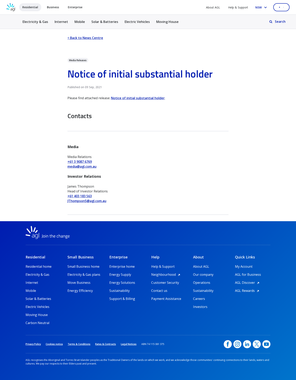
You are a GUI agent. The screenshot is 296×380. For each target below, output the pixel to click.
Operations (201, 282)
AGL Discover (248, 282)
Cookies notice (54, 344)
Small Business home (83, 266)
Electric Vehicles (137, 22)
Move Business (78, 282)
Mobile (80, 22)
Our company (203, 274)
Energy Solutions (122, 282)
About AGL (213, 7)
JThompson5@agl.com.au (86, 201)
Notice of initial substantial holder (138, 98)
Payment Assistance (166, 298)
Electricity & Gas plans (83, 274)
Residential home (39, 266)
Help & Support (238, 7)
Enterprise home (122, 266)
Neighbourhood (166, 274)
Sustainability (119, 290)
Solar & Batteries (104, 22)
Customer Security (165, 282)
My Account (244, 266)
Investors (200, 307)
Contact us (159, 290)
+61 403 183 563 (79, 196)
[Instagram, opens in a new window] (237, 344)
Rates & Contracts (105, 344)
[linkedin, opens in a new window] (247, 344)
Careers (199, 298)
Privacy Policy (33, 344)
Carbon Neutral (37, 323)
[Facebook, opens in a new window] (228, 344)
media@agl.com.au (81, 166)
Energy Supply (120, 274)
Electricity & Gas (35, 24)
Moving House (167, 22)
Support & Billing (122, 298)
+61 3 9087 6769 (79, 161)
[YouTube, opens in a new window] (266, 344)
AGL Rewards (247, 290)
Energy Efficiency (80, 290)
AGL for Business (248, 274)
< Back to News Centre (85, 38)
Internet (61, 22)
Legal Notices (129, 344)
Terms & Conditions (79, 344)
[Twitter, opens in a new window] (257, 344)
